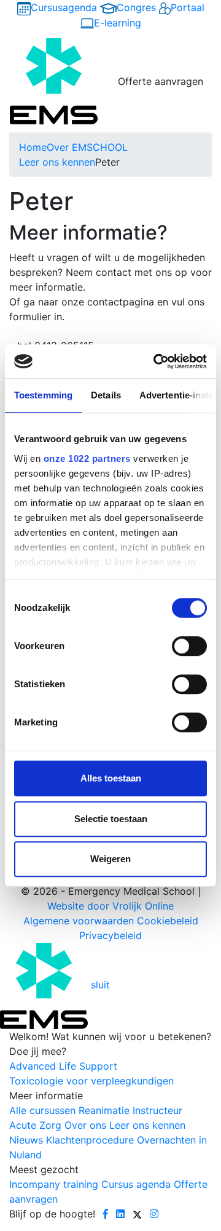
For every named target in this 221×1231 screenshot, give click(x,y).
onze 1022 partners (87, 458)
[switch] (189, 646)
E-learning (117, 23)
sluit (100, 985)
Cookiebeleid (167, 920)
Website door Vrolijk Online (110, 906)
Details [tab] (106, 395)
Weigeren (110, 859)
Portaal (187, 7)
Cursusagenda (64, 7)
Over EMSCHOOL (87, 147)
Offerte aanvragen (160, 81)
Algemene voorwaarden (78, 920)
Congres (136, 7)
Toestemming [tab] (43, 395)
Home (33, 147)
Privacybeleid (110, 935)
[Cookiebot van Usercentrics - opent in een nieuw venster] (156, 361)
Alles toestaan (110, 778)
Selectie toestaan (110, 818)
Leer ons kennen (57, 162)
